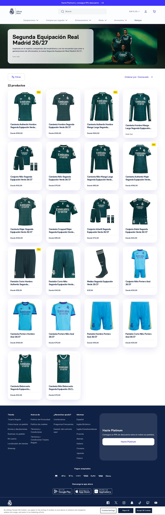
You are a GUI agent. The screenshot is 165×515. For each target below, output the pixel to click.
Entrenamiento (81, 20)
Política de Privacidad (40, 419)
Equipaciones (29, 20)
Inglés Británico (83, 424)
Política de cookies (39, 424)
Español (80, 419)
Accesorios (119, 20)
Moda (101, 20)
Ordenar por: (137, 77)
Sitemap (11, 448)
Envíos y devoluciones (17, 429)
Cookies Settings (108, 510)
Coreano (80, 448)
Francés (80, 434)
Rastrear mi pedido (16, 434)
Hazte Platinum (128, 441)
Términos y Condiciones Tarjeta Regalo (40, 440)
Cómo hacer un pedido (18, 424)
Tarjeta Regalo (14, 419)
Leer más (16, 57)
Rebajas (138, 20)
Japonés (80, 453)
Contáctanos (59, 419)
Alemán (80, 439)
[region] (82, 510)
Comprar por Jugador (55, 20)
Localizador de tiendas (18, 443)
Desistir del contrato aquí (63, 430)
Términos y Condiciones (36, 430)
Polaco (80, 458)
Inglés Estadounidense (87, 429)
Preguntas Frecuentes (63, 424)
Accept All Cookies (144, 510)
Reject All (125, 510)
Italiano (80, 443)
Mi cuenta (12, 439)
